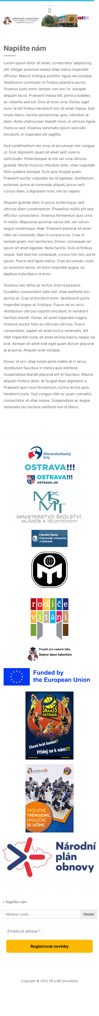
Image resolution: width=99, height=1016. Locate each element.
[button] (49, 10)
